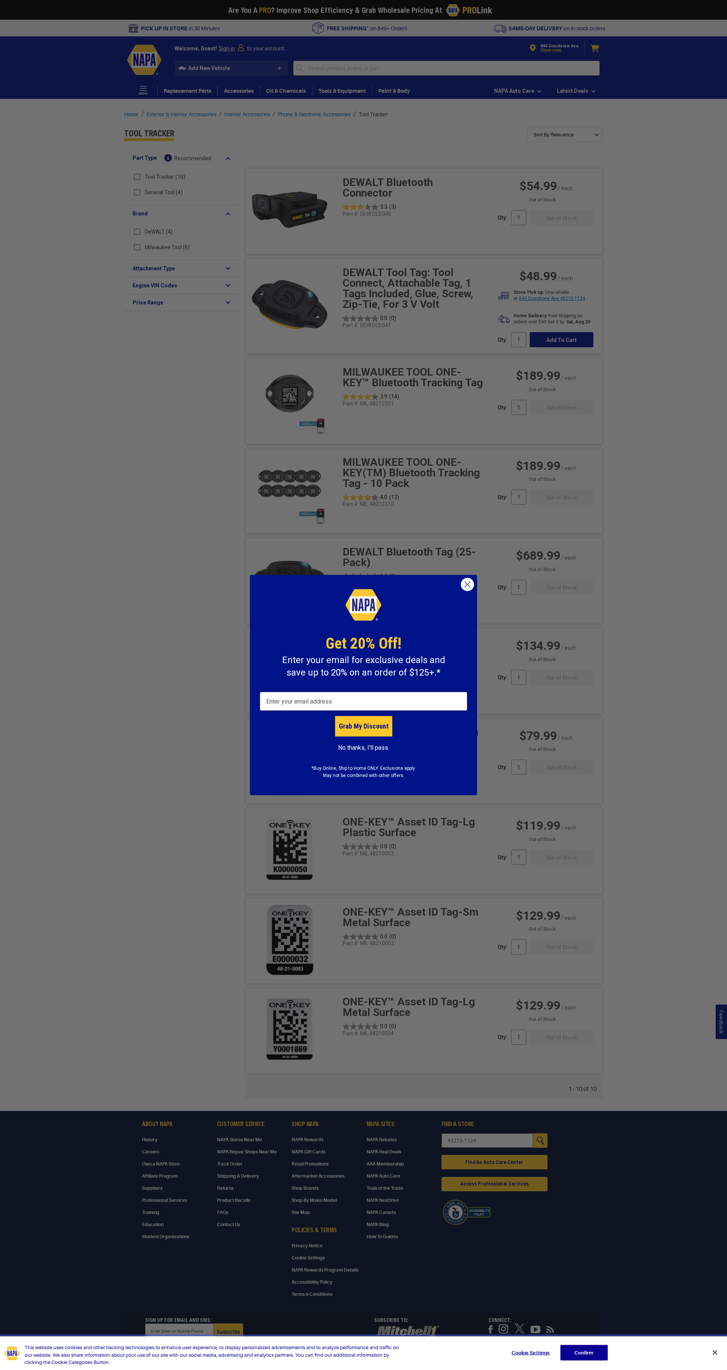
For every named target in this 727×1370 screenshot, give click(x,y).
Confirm (583, 1352)
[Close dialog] (467, 584)
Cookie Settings (530, 1352)
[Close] (715, 1352)
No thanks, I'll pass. (363, 747)
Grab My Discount (363, 726)
